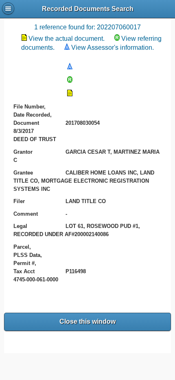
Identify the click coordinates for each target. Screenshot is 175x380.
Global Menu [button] (8, 8)
